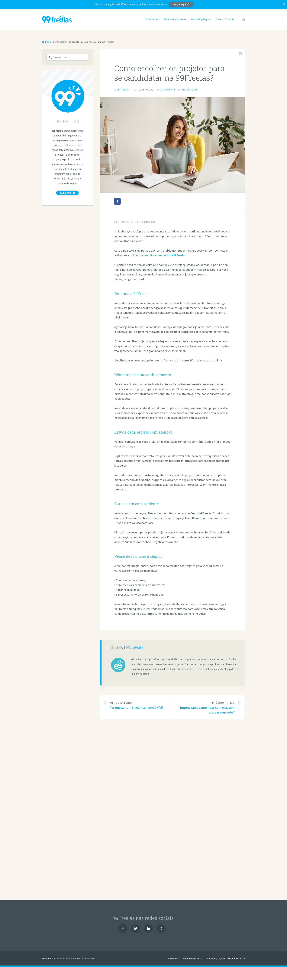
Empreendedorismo (175, 19)
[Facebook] (122, 928)
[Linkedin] (148, 928)
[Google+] (161, 928)
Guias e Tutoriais (225, 19)
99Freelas (134, 647)
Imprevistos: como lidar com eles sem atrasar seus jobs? (207, 707)
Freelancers (152, 19)
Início (48, 41)
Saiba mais (65, 193)
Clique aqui (179, 4)
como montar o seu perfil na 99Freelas (161, 255)
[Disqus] (172, 766)
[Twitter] (135, 928)
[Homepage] (57, 19)
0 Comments (167, 89)
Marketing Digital (200, 19)
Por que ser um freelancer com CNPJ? (136, 705)
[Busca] (241, 16)
